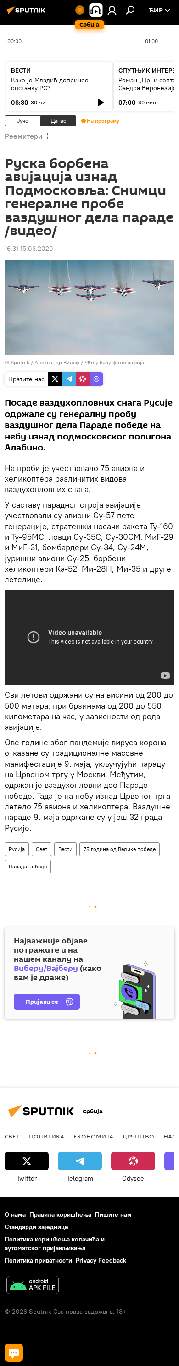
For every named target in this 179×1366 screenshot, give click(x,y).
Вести (65, 849)
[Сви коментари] (14, 1353)
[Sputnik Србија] (27, 14)
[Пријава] (112, 10)
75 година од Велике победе (120, 849)
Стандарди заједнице (36, 1227)
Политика (46, 1136)
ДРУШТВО (138, 1136)
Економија (93, 1136)
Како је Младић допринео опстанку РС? (50, 84)
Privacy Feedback (101, 1260)
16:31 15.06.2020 (29, 248)
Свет (41, 849)
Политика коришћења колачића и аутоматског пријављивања (55, 1243)
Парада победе (28, 866)
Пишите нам (113, 1214)
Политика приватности (38, 1260)
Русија (17, 849)
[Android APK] (32, 1286)
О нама (15, 1214)
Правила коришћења (60, 1214)
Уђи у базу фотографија (114, 362)
